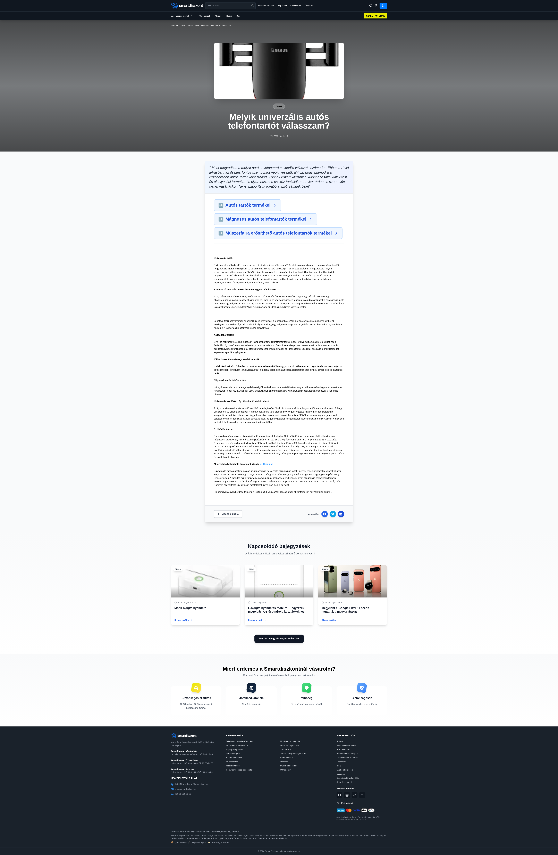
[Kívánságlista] (371, 5)
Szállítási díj (295, 6)
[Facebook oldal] (339, 795)
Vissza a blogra (230, 514)
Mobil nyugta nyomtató (190, 608)
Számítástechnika (234, 757)
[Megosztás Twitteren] (333, 514)
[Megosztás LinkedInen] (341, 514)
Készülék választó (266, 6)
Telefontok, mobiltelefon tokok (239, 741)
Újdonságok (204, 16)
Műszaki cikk (232, 761)
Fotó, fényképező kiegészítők (239, 770)
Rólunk (340, 741)
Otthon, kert (285, 770)
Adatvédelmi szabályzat (347, 753)
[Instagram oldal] (347, 795)
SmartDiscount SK (345, 782)
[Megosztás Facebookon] (324, 514)
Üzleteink (309, 6)
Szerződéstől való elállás (348, 778)
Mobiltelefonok (232, 766)
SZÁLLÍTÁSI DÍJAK (375, 16)
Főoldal (174, 25)
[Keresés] (252, 5)
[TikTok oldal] (354, 795)
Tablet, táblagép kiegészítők (293, 753)
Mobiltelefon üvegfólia (290, 741)
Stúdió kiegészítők (288, 766)
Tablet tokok (285, 749)
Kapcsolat (282, 6)
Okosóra (284, 761)
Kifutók (229, 16)
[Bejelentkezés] (376, 5)
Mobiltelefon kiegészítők (237, 745)
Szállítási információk (346, 745)
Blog (238, 16)
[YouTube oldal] (362, 795)
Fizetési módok (343, 749)
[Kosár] (383, 6)
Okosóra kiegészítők (289, 745)
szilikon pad (266, 464)
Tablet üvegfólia (233, 753)
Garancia (341, 774)
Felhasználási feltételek (347, 757)
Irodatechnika (286, 757)
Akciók (218, 16)
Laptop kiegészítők (234, 749)
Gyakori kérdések (345, 770)
